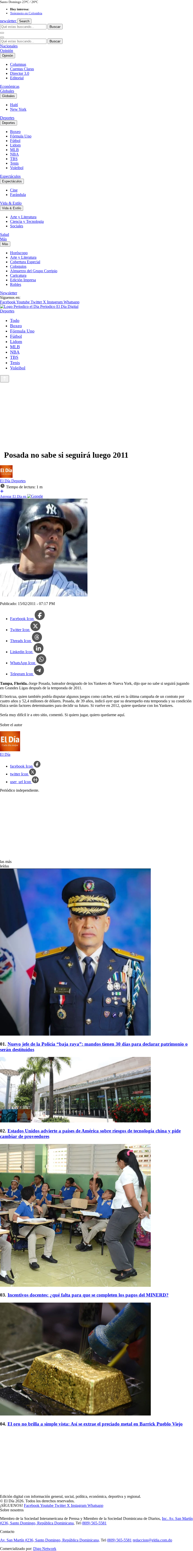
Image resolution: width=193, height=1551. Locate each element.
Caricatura (18, 275)
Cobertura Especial (25, 262)
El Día (5, 481)
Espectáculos (10, 176)
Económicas (9, 86)
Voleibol (16, 168)
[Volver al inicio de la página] (4, 378)
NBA (14, 154)
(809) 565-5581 (94, 1523)
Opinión (6, 50)
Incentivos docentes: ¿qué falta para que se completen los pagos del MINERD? (88, 1295)
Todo (14, 320)
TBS (14, 159)
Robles (15, 284)
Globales (7, 91)
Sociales (16, 226)
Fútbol (15, 141)
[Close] (2, 37)
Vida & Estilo (11, 203)
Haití (14, 105)
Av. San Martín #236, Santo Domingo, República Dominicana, (50, 1540)
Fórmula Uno (20, 136)
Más (3, 239)
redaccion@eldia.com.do (152, 1540)
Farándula (18, 194)
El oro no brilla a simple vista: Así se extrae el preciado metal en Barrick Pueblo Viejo (95, 1424)
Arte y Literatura (23, 217)
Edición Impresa (23, 280)
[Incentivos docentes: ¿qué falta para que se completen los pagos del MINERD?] (96, 1216)
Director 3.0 (19, 73)
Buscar (55, 27)
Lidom (15, 145)
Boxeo (15, 131)
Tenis (14, 163)
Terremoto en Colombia (26, 13)
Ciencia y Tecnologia (27, 221)
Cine (14, 190)
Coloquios (18, 266)
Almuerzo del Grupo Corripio (33, 271)
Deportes (7, 118)
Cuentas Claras (22, 69)
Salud (4, 234)
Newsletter (8, 293)
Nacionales (9, 46)
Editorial (17, 78)
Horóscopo (19, 253)
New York (18, 109)
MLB (14, 150)
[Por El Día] (6, 476)
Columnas (18, 64)
